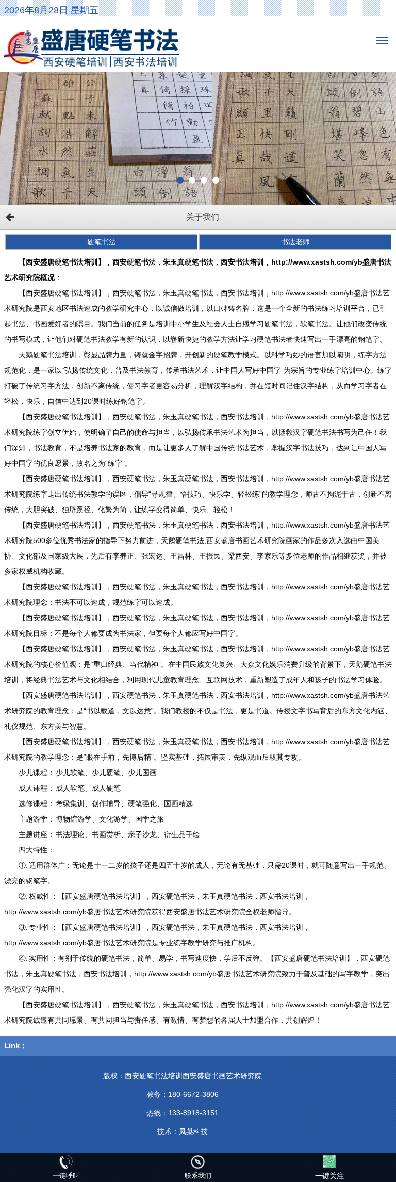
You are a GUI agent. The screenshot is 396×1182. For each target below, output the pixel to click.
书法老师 (295, 242)
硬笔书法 (101, 242)
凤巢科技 (193, 1131)
